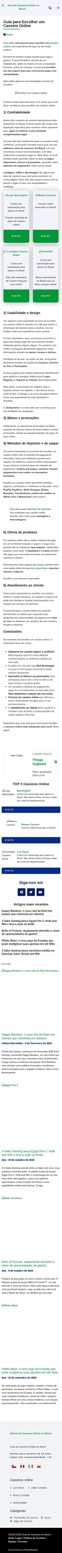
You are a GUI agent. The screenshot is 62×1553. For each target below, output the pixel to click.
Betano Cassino (30, 824)
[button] (50, 8)
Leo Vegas (23, 851)
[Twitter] (31, 892)
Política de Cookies (34, 1538)
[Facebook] (21, 892)
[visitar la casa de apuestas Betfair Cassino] (46, 251)
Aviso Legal (14, 1538)
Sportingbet (23, 790)
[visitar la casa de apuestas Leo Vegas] (16, 253)
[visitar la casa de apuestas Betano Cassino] (45, 195)
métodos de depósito (39, 509)
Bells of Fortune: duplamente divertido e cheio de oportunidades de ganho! (28, 1263)
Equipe (12, 1541)
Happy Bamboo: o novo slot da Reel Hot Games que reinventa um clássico (28, 1036)
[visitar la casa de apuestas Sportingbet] (16, 195)
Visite (16, 236)
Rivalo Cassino (21, 1495)
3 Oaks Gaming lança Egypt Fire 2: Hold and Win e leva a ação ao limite (28, 1153)
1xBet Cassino (39, 1488)
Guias (9, 34)
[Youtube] (40, 892)
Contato (22, 1541)
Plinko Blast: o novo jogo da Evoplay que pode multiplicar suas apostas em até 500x (30, 1370)
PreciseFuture (31, 1549)
